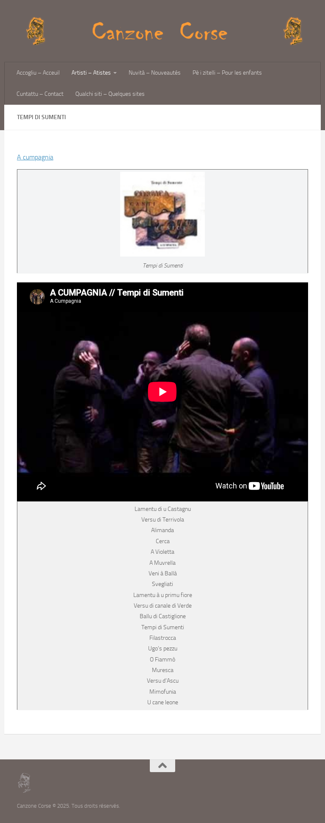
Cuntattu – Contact (40, 94)
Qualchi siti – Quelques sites (110, 94)
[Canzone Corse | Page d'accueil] (162, 31)
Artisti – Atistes (91, 72)
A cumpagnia (35, 157)
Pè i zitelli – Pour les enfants (227, 72)
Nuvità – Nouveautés (155, 72)
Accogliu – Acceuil (38, 72)
